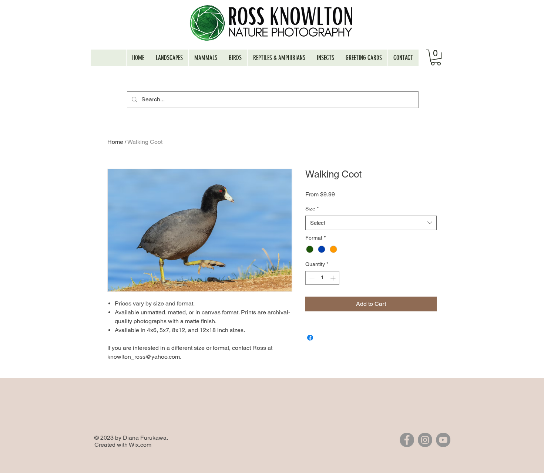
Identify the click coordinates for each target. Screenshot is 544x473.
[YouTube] (443, 440)
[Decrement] (311, 277)
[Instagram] (425, 440)
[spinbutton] (322, 277)
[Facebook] (407, 440)
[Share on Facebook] (310, 337)
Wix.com (140, 444)
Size (312, 209)
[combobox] (371, 223)
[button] (435, 57)
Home (115, 141)
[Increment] (333, 277)
